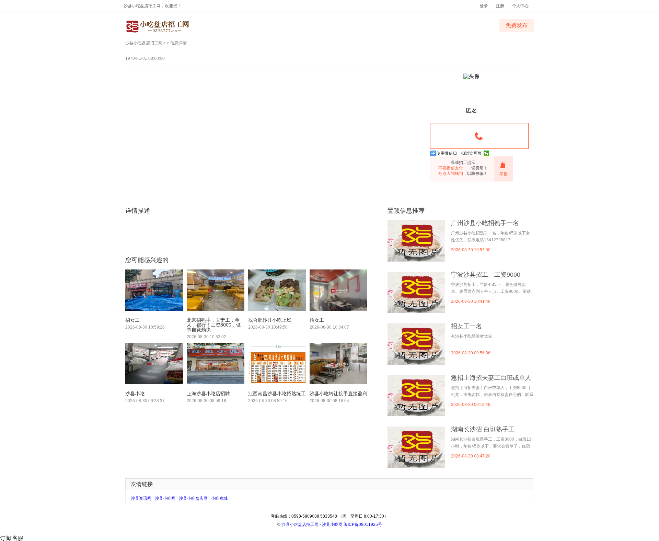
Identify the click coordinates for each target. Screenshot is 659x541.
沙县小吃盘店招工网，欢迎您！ (152, 5)
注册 (500, 5)
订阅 (6, 538)
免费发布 (517, 25)
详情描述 (137, 210)
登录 (483, 5)
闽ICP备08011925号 (363, 524)
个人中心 (520, 5)
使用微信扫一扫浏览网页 (459, 153)
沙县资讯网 (141, 498)
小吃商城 (219, 498)
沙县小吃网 (165, 498)
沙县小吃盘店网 (193, 498)
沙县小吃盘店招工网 (143, 43)
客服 (17, 538)
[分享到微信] (486, 153)
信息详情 (178, 43)
